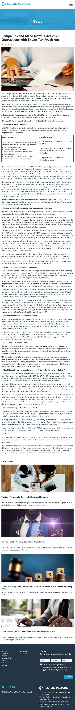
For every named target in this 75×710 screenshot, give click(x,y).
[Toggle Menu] (71, 5)
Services (4, 651)
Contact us (23, 653)
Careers (4, 665)
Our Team (4, 663)
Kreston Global (6, 658)
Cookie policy (24, 651)
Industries (4, 653)
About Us (4, 660)
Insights (4, 656)
